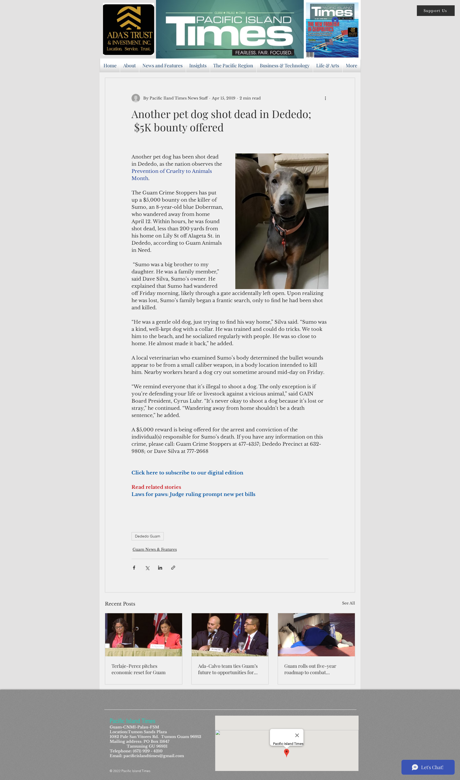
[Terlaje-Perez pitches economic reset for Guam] (143, 634)
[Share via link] (173, 567)
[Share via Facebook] (134, 567)
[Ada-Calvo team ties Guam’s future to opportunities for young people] (230, 634)
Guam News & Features (155, 549)
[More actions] (325, 98)
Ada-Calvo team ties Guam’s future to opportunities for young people (228, 669)
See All (348, 603)
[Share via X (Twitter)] (147, 567)
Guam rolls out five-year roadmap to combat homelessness (310, 669)
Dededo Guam (147, 536)
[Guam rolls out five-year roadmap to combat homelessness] (316, 634)
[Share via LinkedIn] (160, 567)
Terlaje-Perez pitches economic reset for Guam (139, 669)
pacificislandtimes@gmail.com (154, 755)
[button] (436, 10)
